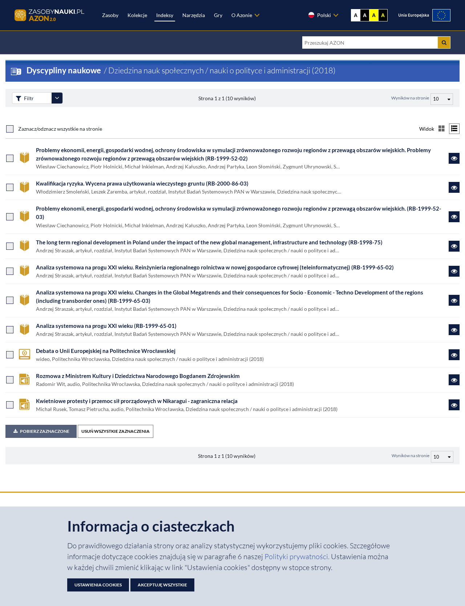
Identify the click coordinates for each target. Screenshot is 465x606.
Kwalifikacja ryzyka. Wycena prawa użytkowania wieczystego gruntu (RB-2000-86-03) (142, 183)
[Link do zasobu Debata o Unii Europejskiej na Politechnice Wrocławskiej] (454, 354)
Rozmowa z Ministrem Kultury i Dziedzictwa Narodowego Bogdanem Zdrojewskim (138, 376)
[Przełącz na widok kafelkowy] (441, 128)
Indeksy (164, 15)
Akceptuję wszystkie (162, 584)
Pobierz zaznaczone (44, 431)
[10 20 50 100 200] (441, 98)
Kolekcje (137, 15)
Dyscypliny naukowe (64, 70)
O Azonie (241, 15)
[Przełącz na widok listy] (454, 128)
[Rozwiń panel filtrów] (57, 98)
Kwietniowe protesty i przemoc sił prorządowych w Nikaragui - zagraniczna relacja (137, 401)
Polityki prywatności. (297, 556)
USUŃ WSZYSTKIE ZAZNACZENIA (115, 431)
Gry (218, 15)
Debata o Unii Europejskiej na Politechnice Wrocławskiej (105, 350)
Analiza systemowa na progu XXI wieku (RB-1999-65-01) (106, 325)
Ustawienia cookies (98, 584)
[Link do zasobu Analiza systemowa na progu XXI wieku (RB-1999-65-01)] (454, 329)
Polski (324, 15)
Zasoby (110, 15)
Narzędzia (193, 15)
